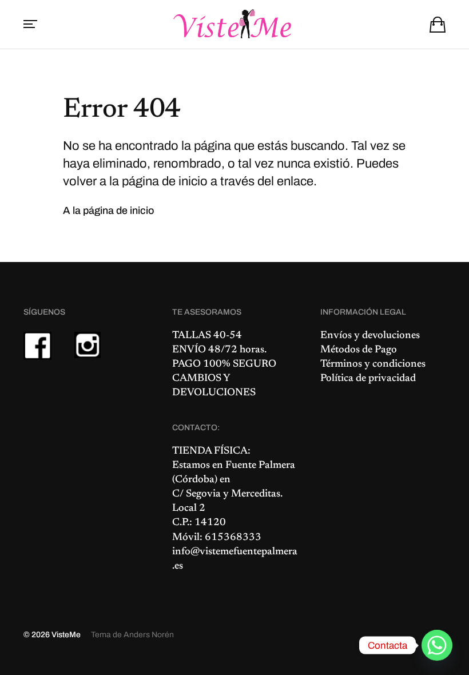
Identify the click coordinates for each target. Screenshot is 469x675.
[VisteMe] (234, 24)
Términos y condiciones (373, 364)
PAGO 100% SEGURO (224, 364)
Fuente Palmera (260, 465)
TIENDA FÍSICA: (211, 451)
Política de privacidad (368, 379)
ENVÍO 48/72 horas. (219, 350)
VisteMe (66, 634)
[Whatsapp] (437, 645)
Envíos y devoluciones (370, 336)
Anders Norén (149, 634)
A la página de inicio (108, 210)
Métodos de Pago (358, 350)
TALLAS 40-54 (207, 336)
